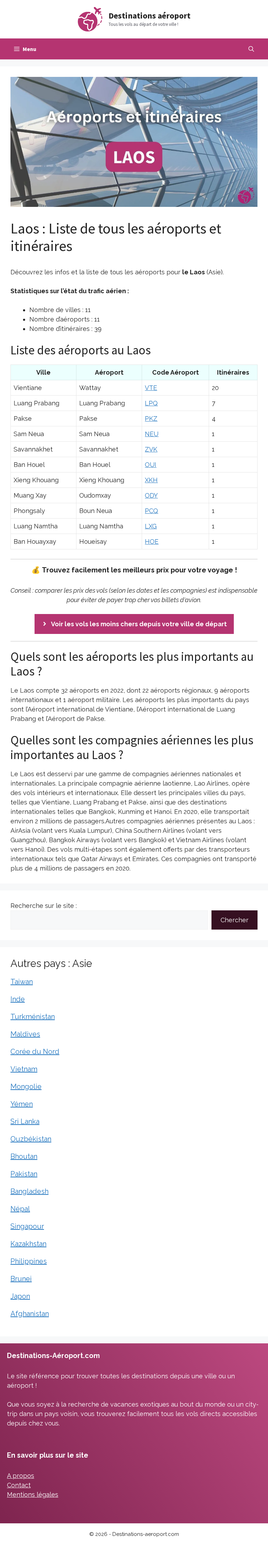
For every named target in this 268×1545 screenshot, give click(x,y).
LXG (151, 526)
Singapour (27, 1226)
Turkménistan (32, 1016)
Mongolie (26, 1086)
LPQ (151, 403)
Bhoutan (23, 1156)
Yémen (21, 1104)
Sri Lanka (24, 1121)
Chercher (234, 920)
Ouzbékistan (30, 1139)
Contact (19, 1485)
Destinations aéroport (150, 15)
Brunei (21, 1279)
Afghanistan (29, 1313)
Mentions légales (32, 1494)
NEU (151, 434)
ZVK (151, 449)
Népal (20, 1209)
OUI (150, 464)
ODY (151, 495)
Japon (20, 1296)
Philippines (28, 1261)
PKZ (151, 418)
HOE (151, 541)
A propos (20, 1475)
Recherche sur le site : (43, 905)
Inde (17, 999)
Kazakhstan (28, 1244)
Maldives (25, 1034)
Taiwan (21, 981)
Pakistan (23, 1174)
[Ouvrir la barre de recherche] (251, 48)
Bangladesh (29, 1191)
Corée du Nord (34, 1051)
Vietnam (23, 1069)
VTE (151, 387)
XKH (151, 480)
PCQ (151, 510)
